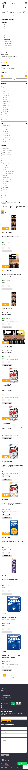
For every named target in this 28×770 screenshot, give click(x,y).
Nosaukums (4, 206)
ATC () (4, 91)
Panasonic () (6, 105)
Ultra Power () (6, 193)
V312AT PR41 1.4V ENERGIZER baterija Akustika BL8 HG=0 (12, 427)
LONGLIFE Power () (8, 173)
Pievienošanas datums (21, 206)
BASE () (5, 160)
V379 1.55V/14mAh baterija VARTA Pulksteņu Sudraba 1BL (11, 656)
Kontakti (3, 692)
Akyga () (5, 87)
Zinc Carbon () (6, 139)
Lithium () (5, 131)
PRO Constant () (7, 179)
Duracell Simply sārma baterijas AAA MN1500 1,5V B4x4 (12, 313)
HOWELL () (5, 103)
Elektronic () (6, 163)
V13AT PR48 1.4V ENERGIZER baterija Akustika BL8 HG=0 (12, 389)
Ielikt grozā (7, 250)
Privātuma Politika (5, 695)
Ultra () (4, 195)
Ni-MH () (5, 133)
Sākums (3, 202)
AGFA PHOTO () (7, 85)
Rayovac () (5, 109)
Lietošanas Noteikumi (6, 697)
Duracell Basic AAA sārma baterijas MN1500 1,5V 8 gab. (11, 275)
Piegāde (3, 699)
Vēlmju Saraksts (16, 12)
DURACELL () (6, 95)
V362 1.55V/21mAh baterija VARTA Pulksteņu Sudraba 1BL (11, 618)
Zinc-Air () (5, 141)
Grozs (10, 3)
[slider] (2, 76)
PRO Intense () (6, 181)
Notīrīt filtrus (5, 63)
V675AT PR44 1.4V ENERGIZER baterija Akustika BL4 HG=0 (12, 466)
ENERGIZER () (6, 101)
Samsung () (6, 115)
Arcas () (5, 89)
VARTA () (5, 119)
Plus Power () (6, 177)
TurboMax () (6, 189)
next (13, 677)
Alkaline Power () (7, 154)
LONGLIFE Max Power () (8, 171)
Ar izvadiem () (6, 156)
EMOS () (5, 99)
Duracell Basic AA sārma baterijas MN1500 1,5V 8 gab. (11, 351)
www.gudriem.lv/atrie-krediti (4, 708)
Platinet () (5, 107)
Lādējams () (6, 196)
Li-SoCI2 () (5, 129)
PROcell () (5, 183)
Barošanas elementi (8, 19)
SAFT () (5, 113)
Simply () (5, 185)
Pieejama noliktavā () (8, 68)
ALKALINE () (6, 125)
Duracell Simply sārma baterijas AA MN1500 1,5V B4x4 (11, 237)
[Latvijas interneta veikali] (7, 706)
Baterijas (3, 203)
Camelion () (6, 93)
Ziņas (2, 690)
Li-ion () (5, 127)
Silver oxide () (6, 135)
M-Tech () (5, 175)
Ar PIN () (5, 158)
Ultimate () (5, 191)
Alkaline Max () (6, 152)
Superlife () (6, 187)
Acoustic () (6, 148)
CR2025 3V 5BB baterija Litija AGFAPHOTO (10, 580)
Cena (11, 206)
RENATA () (5, 111)
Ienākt (3, 12)
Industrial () (6, 167)
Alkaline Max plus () (7, 150)
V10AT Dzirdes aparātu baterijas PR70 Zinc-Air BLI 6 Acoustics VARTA (12, 542)
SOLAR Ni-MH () (7, 137)
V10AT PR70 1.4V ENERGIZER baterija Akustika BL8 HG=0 (12, 504)
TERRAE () (5, 117)
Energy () (5, 165)
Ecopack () (5, 161)
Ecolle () (5, 97)
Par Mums (3, 688)
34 (22, 675)
